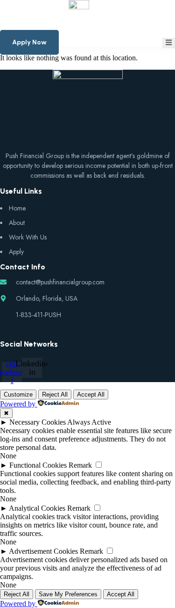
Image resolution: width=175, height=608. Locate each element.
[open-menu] (168, 43)
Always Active (89, 422)
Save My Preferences (68, 594)
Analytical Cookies (37, 508)
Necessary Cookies (37, 422)
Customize (18, 394)
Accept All (91, 394)
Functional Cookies (38, 465)
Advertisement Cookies (43, 551)
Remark (80, 465)
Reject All (55, 394)
